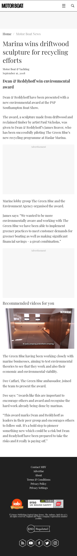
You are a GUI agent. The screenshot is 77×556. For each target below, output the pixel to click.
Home (7, 34)
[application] (38, 328)
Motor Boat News (28, 34)
